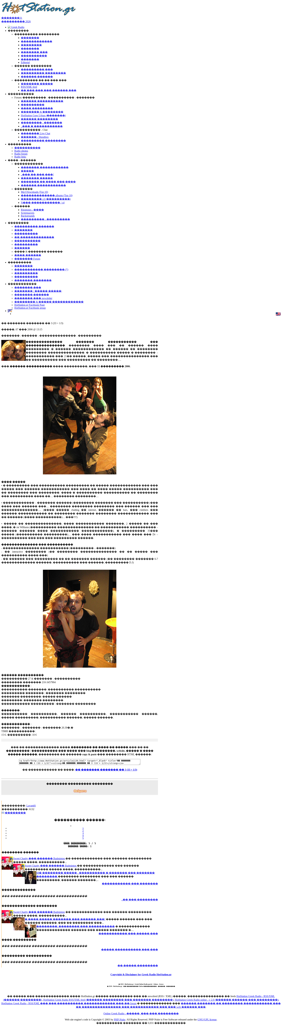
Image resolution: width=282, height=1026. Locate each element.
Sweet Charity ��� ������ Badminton (39, 858)
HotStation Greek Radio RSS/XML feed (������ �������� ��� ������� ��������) (108, 999)
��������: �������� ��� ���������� (75, 926)
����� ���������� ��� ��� (129, 949)
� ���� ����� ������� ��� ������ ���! (65, 919)
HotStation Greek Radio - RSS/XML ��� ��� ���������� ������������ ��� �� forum (68, 1003)
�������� (15, 812)
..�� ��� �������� (139, 899)
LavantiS (31, 805)
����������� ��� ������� (130, 883)
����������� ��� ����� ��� (128, 933)
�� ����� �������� (138, 965)
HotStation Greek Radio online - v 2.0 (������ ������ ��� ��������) (226, 999)
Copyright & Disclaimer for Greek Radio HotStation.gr (141, 974)
